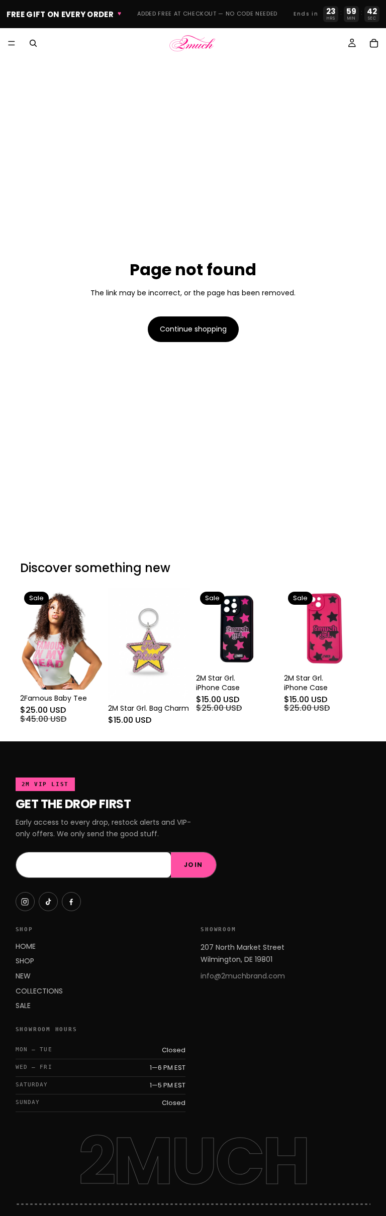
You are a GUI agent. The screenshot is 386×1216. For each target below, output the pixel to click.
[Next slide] (91, 639)
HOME (26, 946)
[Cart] (374, 43)
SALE (23, 1006)
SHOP (25, 961)
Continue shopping (193, 329)
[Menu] (11, 43)
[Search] (33, 43)
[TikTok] (48, 901)
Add (182, 684)
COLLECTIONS (39, 991)
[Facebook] (71, 901)
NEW (23, 976)
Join (193, 864)
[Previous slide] (31, 639)
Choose (94, 674)
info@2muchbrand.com (243, 976)
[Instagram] (25, 901)
